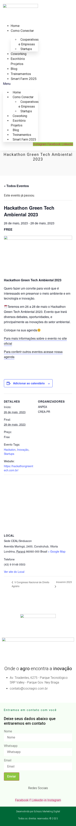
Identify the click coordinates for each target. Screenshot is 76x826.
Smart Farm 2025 (24, 79)
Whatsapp (11, 745)
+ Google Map (56, 551)
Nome (8, 731)
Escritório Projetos (18, 123)
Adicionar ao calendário (29, 383)
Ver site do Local (14, 572)
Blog (14, 69)
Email (7, 760)
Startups (26, 49)
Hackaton (10, 449)
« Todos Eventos (16, 186)
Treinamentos (21, 74)
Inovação (22, 449)
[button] (20, 83)
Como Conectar (22, 31)
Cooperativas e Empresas (29, 42)
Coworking (19, 54)
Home (15, 26)
